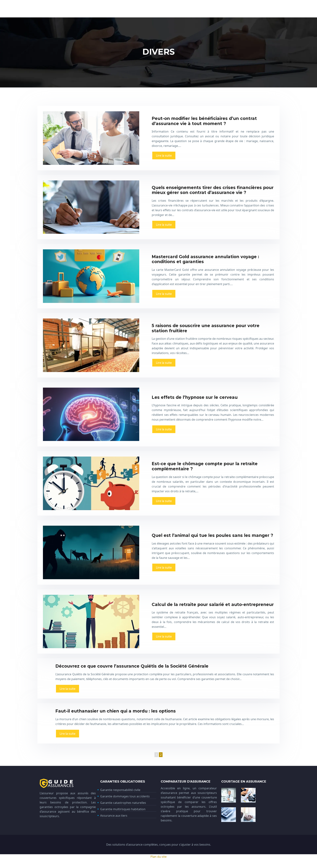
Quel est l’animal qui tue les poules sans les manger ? (212, 535)
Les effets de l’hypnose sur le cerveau (195, 397)
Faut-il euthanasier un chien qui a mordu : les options (115, 711)
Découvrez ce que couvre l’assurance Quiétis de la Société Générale (131, 666)
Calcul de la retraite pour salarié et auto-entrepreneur (213, 604)
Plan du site (158, 857)
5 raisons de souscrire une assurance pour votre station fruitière (205, 328)
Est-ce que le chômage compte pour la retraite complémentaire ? (205, 466)
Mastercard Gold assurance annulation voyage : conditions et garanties (205, 259)
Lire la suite (164, 155)
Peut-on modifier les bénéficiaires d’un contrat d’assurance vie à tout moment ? (204, 121)
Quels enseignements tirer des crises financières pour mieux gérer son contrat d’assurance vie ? (213, 190)
